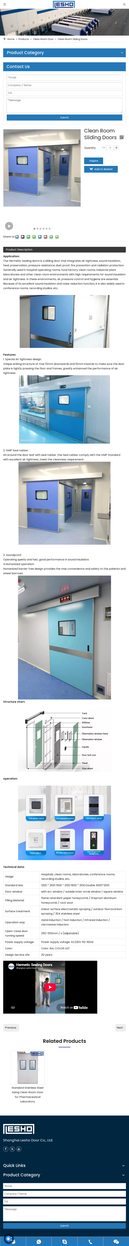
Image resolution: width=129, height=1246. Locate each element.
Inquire (93, 161)
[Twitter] (12, 1149)
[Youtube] (18, 1149)
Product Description (19, 250)
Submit (64, 117)
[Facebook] (5, 1149)
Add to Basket (103, 169)
